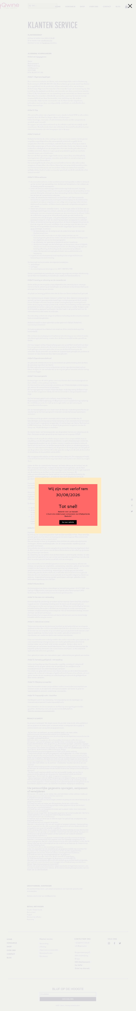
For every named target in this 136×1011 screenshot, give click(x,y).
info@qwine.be (84, 514)
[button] (130, 6)
